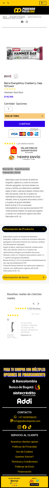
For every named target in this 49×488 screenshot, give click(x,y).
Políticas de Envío (24, 466)
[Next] (39, 50)
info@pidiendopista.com (26, 421)
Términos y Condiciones (24, 461)
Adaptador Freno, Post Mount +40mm (12, 336)
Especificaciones (22, 169)
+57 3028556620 (26, 417)
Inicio (5, 17)
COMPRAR (24, 123)
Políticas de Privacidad (24, 446)
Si (8, 319)
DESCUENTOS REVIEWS (17, 17)
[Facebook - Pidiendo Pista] (22, 22)
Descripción (8, 169)
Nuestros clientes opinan (24, 441)
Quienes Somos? (24, 456)
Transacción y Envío (11, 172)
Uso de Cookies (24, 451)
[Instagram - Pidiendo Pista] (27, 22)
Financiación (24, 471)
